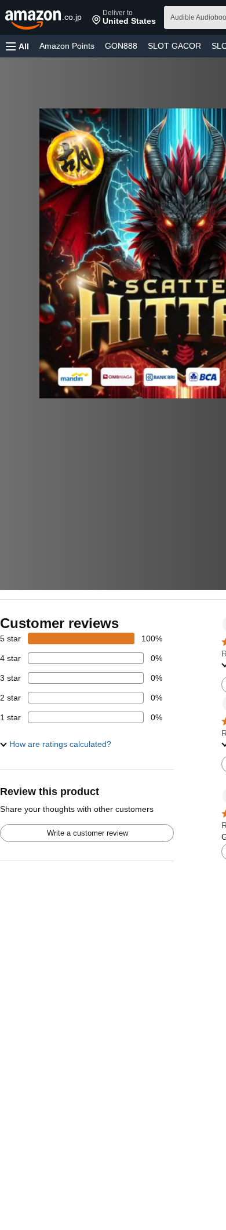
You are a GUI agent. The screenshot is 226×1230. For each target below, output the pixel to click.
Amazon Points (66, 45)
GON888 (121, 45)
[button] (124, 17)
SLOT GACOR (174, 45)
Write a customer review (87, 833)
